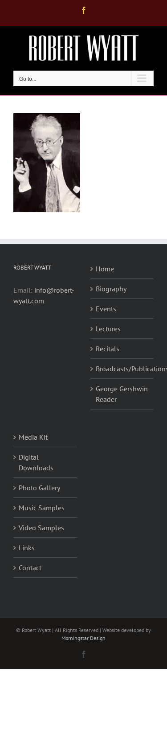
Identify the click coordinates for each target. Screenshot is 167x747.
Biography (111, 288)
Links (27, 547)
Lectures (108, 328)
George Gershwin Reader (122, 394)
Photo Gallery (39, 487)
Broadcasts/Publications (123, 368)
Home (105, 268)
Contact (30, 567)
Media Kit (33, 437)
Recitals (107, 348)
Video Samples (41, 527)
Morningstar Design (83, 638)
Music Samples (42, 507)
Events (106, 308)
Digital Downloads (36, 462)
